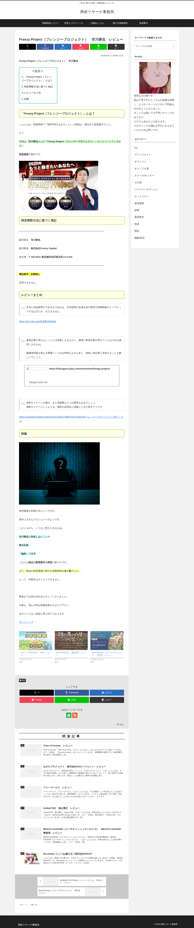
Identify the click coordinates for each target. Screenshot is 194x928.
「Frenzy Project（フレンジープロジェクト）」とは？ (37, 79)
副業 (23, 680)
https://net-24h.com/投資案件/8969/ (37, 321)
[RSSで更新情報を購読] (74, 715)
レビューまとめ (32, 92)
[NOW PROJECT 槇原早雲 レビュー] (71, 640)
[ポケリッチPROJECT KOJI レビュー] (35, 640)
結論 (26, 98)
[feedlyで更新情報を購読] (68, 715)
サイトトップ (26, 622)
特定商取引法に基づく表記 (38, 86)
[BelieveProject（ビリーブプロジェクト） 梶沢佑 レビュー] (107, 640)
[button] (116, 47)
